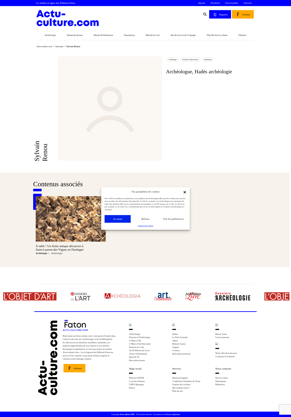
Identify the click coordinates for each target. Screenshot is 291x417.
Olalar (175, 334)
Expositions (129, 35)
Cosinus (176, 350)
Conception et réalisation (166, 414)
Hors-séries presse (137, 360)
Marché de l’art (153, 35)
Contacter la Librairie (225, 356)
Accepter (117, 219)
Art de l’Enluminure (138, 353)
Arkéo (175, 340)
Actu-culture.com (44, 46)
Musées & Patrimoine (103, 35)
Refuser (145, 219)
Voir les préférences (173, 219)
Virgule (175, 347)
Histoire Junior (179, 344)
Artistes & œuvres (75, 35)
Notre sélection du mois (226, 353)
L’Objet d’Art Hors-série (140, 344)
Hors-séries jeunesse (181, 353)
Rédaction (220, 384)
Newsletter (215, 3)
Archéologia (208, 59)
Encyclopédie (231, 3)
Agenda (201, 3)
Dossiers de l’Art (136, 347)
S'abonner (246, 14)
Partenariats (220, 381)
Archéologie (50, 35)
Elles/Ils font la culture (217, 35)
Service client (221, 378)
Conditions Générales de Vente (186, 381)
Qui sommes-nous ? (181, 388)
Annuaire (248, 3)
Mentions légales (180, 378)
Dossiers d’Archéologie (139, 337)
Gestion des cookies (145, 226)
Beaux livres (221, 334)
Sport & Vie (134, 357)
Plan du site (177, 391)
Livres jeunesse (222, 337)
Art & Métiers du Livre (139, 350)
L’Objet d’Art (135, 340)
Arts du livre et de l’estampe (183, 35)
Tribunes (242, 35)
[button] (184, 192)
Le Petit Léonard (179, 337)
